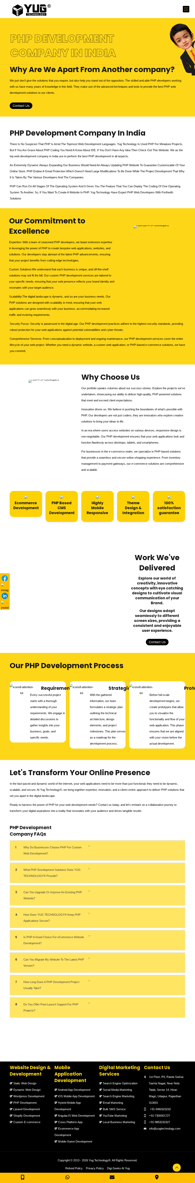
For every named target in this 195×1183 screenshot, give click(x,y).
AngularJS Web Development (76, 1115)
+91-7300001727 (159, 1115)
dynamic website (81, 344)
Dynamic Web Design (27, 1089)
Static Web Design (24, 1083)
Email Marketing (113, 1102)
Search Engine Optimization (120, 1083)
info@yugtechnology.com (165, 1128)
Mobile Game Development (75, 1141)
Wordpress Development (28, 1096)
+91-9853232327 (159, 1122)
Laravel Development (26, 1109)
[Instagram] (5, 587)
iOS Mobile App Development (76, 1096)
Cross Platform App (70, 1122)
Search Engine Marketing (118, 1096)
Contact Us (21, 106)
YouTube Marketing (115, 1115)
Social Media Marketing (117, 1089)
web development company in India (36, 156)
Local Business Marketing (119, 1122)
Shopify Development (26, 1115)
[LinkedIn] (5, 596)
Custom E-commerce (26, 1122)
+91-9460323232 (160, 1109)
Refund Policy (74, 1168)
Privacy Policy (95, 1168)
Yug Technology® (99, 1160)
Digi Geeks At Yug (118, 1168)
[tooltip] (183, 49)
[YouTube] (5, 604)
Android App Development (74, 1089)
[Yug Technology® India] (30, 9)
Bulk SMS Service (114, 1109)
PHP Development (25, 1102)
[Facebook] (5, 578)
